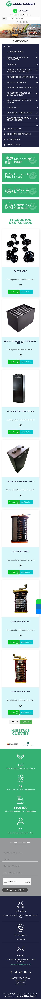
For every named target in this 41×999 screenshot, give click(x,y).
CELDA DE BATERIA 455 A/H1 (20, 481)
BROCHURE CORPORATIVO (19, 134)
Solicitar (12, 292)
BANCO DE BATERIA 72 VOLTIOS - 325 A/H (20, 342)
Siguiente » (26, 722)
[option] (12, 744)
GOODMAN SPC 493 (20, 691)
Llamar (22, 982)
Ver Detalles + (26, 292)
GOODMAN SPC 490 (20, 621)
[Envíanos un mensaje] (38, 606)
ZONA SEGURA (13, 139)
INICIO (9, 46)
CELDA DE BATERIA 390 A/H (20, 411)
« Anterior (14, 722)
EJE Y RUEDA (20, 271)
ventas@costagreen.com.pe (21, 964)
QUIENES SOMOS (14, 129)
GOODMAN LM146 (20, 551)
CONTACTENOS (14, 145)
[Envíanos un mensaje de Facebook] (38, 611)
